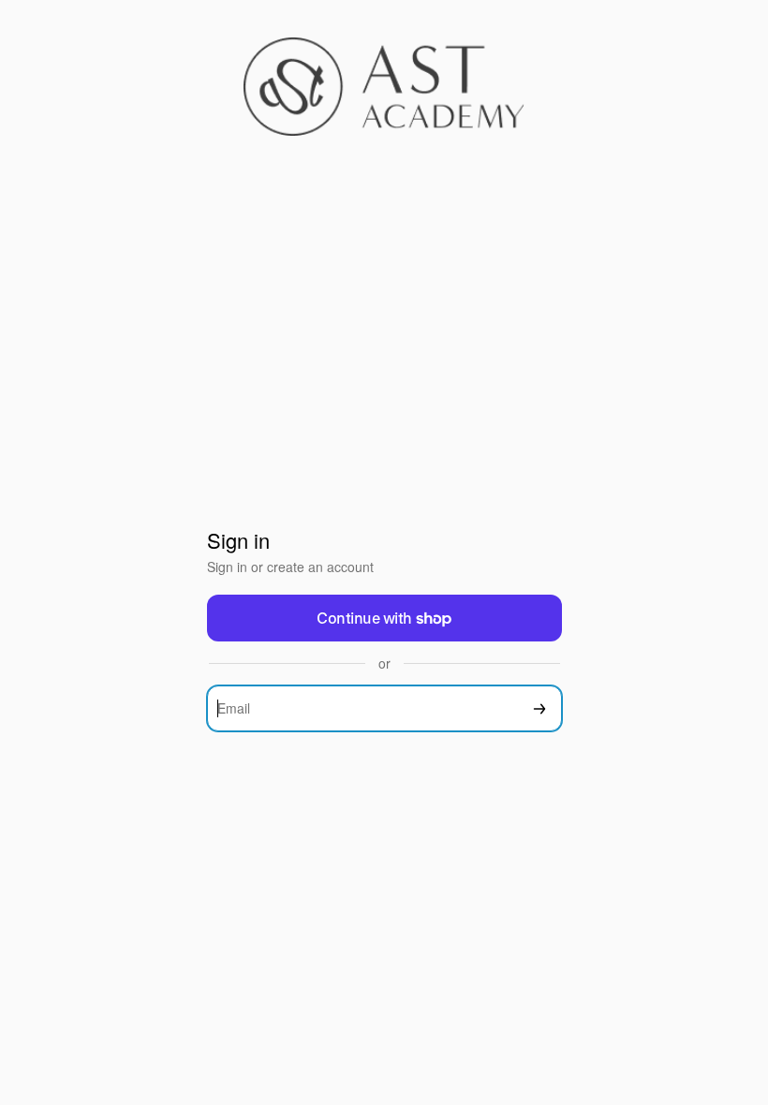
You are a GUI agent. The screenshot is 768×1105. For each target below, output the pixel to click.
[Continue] (539, 708)
